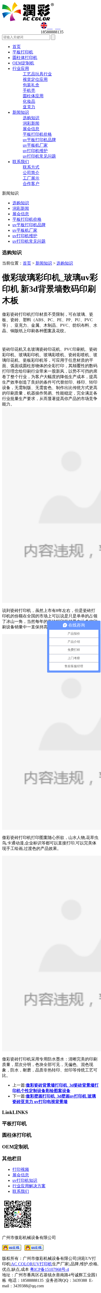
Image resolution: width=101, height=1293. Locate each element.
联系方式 (31, 167)
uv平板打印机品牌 (39, 140)
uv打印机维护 (35, 150)
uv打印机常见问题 (39, 156)
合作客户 (31, 183)
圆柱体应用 (33, 96)
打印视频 (20, 1169)
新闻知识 (20, 112)
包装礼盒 (31, 85)
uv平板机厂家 (35, 145)
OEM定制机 (23, 63)
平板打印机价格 (37, 134)
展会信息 (31, 129)
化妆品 (29, 101)
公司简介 (31, 172)
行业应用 (20, 68)
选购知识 (31, 118)
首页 (16, 46)
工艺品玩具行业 (37, 74)
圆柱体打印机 (24, 57)
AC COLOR (22, 1264)
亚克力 (29, 107)
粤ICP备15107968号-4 (49, 1269)
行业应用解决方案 (29, 1186)
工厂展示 (31, 178)
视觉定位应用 (35, 79)
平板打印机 (22, 52)
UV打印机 (42, 1264)
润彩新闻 (31, 123)
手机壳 (29, 90)
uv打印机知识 (24, 1180)
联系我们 (20, 161)
